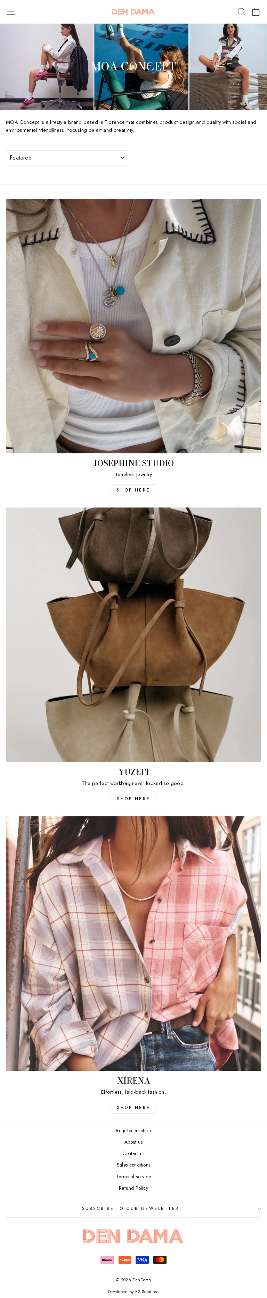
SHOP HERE (133, 799)
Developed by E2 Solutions (133, 1292)
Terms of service (133, 1176)
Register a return (133, 1130)
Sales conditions (134, 1164)
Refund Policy (133, 1188)
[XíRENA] (133, 943)
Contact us (133, 1153)
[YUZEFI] (133, 634)
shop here (133, 490)
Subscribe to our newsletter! (132, 1208)
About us (133, 1141)
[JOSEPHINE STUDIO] (133, 326)
